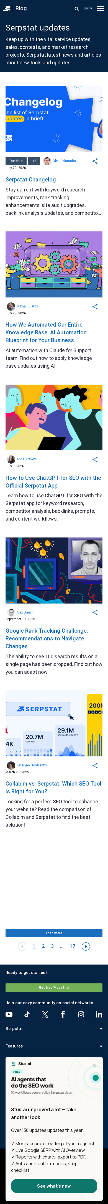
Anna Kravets (27, 459)
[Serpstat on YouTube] (9, 1014)
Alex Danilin (25, 612)
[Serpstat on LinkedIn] (99, 1014)
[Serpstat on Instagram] (81, 1014)
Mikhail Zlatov (27, 306)
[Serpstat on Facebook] (63, 1014)
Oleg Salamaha (64, 161)
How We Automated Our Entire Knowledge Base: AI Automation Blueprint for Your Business (46, 332)
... (61, 946)
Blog (21, 8)
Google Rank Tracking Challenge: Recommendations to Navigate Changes (47, 638)
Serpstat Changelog (31, 179)
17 (72, 946)
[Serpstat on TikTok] (27, 1014)
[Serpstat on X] (45, 1014)
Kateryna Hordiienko (32, 765)
